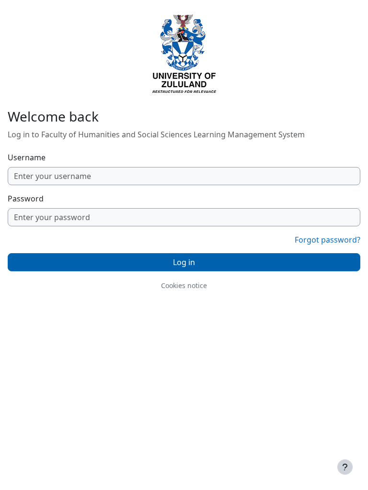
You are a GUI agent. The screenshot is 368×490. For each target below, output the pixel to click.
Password (26, 198)
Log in (184, 262)
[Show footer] (345, 467)
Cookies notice (184, 285)
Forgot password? (327, 239)
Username (27, 157)
